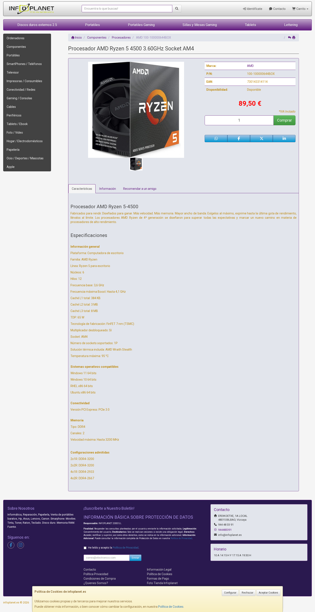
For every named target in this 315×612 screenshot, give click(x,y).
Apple (11, 167)
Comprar (284, 120)
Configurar (230, 592)
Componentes (16, 46)
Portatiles (92, 25)
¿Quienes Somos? (96, 583)
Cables (11, 107)
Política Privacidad (96, 574)
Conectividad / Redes (21, 89)
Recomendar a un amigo (139, 188)
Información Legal (159, 569)
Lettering (291, 25)
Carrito (301, 9)
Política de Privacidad (181, 538)
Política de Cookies (170, 606)
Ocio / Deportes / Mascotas (25, 158)
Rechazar (247, 592)
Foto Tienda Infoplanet (162, 583)
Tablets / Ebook (17, 124)
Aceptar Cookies (268, 592)
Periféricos (14, 115)
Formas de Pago (158, 578)
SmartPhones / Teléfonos (24, 64)
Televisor (13, 72)
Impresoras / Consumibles (24, 81)
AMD (250, 66)
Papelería (13, 149)
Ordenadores (15, 38)
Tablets (250, 25)
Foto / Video (15, 132)
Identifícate (254, 9)
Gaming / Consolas (19, 98)
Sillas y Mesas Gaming (200, 25)
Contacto (279, 9)
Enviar (135, 557)
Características (82, 188)
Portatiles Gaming (141, 25)
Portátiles (13, 55)
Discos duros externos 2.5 (37, 25)
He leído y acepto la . (113, 547)
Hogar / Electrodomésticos (25, 141)
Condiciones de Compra (100, 578)
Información (107, 188)
